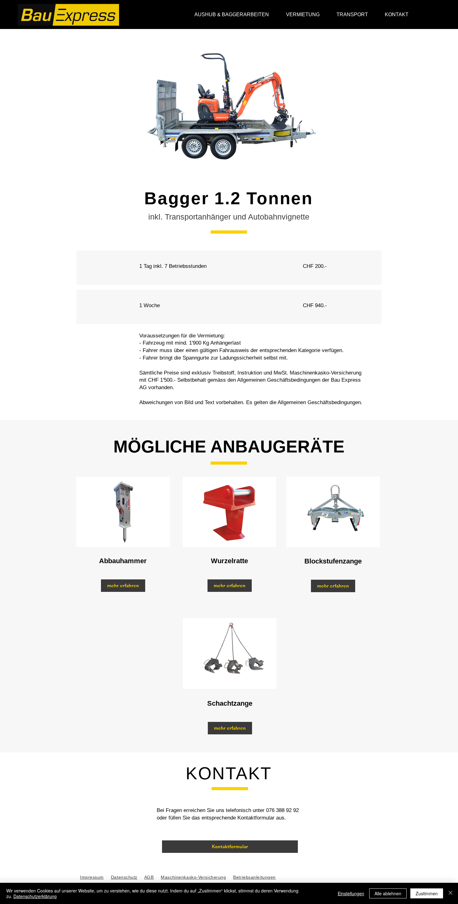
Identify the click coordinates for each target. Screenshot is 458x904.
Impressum (92, 877)
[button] (396, 14)
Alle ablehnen (388, 893)
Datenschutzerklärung (35, 896)
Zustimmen (427, 893)
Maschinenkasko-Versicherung (193, 877)
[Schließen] (450, 893)
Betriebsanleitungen (254, 877)
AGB (149, 877)
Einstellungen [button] (351, 893)
